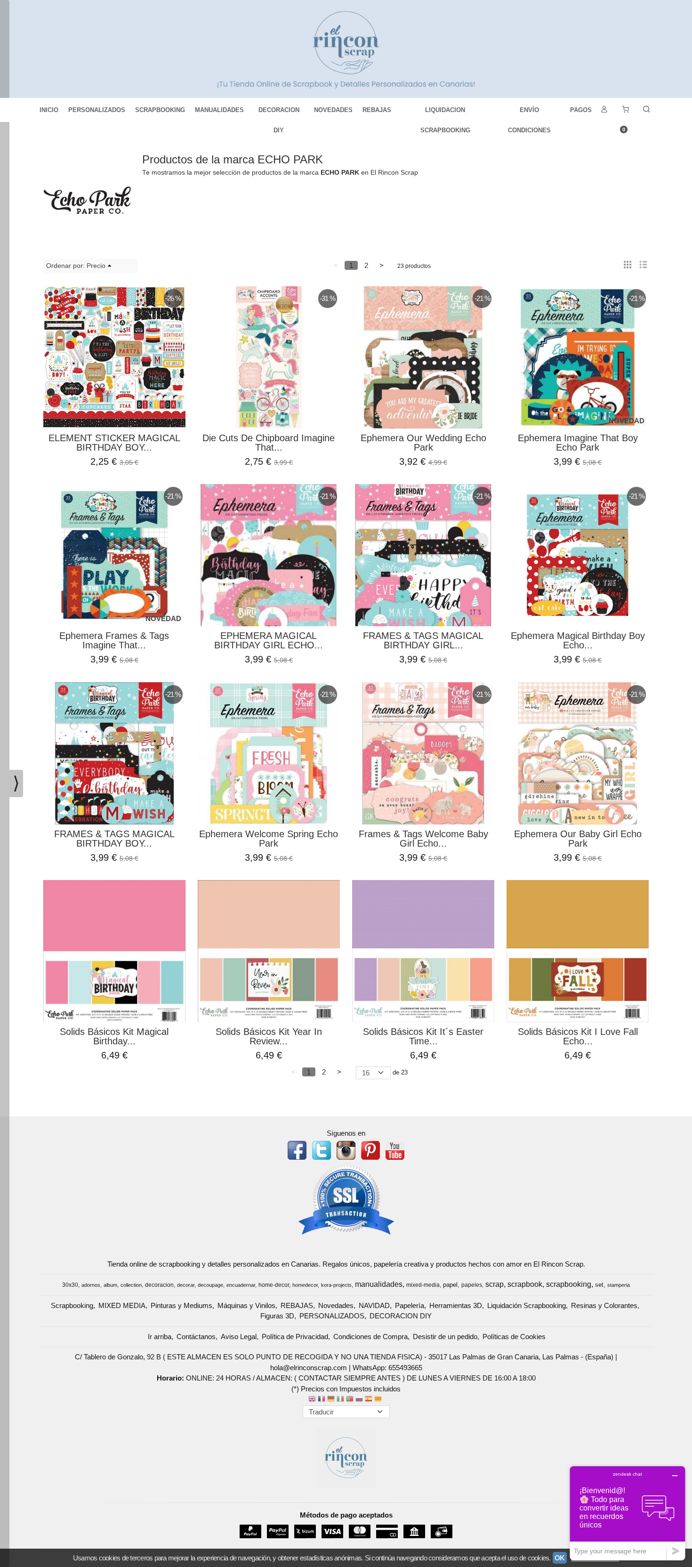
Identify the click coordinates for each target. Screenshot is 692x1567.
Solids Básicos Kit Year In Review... (269, 1036)
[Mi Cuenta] (603, 110)
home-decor (273, 1285)
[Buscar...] (646, 110)
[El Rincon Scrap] (346, 49)
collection (131, 1285)
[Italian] (340, 1399)
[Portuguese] (350, 1399)
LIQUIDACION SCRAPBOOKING (445, 113)
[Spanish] (368, 1399)
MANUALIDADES (219, 109)
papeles (471, 1285)
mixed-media (423, 1285)
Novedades (336, 1305)
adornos (90, 1285)
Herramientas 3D (455, 1305)
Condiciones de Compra (370, 1337)
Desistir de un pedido (445, 1337)
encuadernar (240, 1285)
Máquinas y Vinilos (246, 1305)
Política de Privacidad (295, 1337)
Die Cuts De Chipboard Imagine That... (268, 442)
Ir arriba (159, 1337)
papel (450, 1284)
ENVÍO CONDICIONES (529, 113)
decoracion (159, 1285)
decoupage (210, 1285)
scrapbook (524, 1284)
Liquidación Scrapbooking (526, 1305)
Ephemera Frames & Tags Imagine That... (114, 640)
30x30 (70, 1285)
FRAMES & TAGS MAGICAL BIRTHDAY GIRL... (423, 640)
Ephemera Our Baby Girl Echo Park (578, 838)
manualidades (378, 1284)
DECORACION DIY (278, 113)
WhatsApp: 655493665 (387, 1368)
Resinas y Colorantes (604, 1305)
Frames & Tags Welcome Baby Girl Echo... (423, 838)
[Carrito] (625, 110)
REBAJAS (376, 109)
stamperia (618, 1285)
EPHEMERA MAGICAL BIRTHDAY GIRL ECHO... (268, 640)
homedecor (305, 1285)
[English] (312, 1399)
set (599, 1284)
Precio (96, 265)
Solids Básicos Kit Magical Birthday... (114, 1036)
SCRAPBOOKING (160, 109)
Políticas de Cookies (514, 1337)
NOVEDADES (333, 109)
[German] (331, 1399)
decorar (185, 1285)
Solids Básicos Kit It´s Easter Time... (423, 1036)
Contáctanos (196, 1337)
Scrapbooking (72, 1305)
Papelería (409, 1305)
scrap (494, 1284)
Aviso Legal (239, 1337)
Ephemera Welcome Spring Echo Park (268, 838)
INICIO (49, 109)
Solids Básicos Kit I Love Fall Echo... (578, 1036)
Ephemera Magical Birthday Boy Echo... (578, 640)
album (110, 1285)
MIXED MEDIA (121, 1305)
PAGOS (581, 109)
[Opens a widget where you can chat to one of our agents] (627, 1513)
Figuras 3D (277, 1316)
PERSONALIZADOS (96, 109)
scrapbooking (568, 1284)
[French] (321, 1399)
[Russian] (359, 1399)
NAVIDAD (374, 1305)
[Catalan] (379, 1399)
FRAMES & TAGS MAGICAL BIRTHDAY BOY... (114, 838)
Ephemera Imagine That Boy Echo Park (578, 442)
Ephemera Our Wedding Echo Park (423, 442)
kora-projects (336, 1285)
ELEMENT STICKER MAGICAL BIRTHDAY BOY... (114, 442)
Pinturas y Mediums (181, 1305)
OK (560, 1558)
